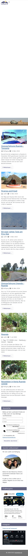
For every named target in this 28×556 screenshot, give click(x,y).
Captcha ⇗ (21, 428)
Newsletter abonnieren (10, 441)
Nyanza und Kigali (9, 191)
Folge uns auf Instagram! (10, 528)
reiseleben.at (18, 552)
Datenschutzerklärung (9, 437)
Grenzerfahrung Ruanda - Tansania (12, 147)
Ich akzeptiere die (9, 436)
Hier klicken (16, 426)
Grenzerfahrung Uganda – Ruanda (12, 284)
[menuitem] (14, 3)
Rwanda (4, 334)
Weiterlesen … (7, 167)
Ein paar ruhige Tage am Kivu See (12, 233)
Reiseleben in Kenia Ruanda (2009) (13, 382)
